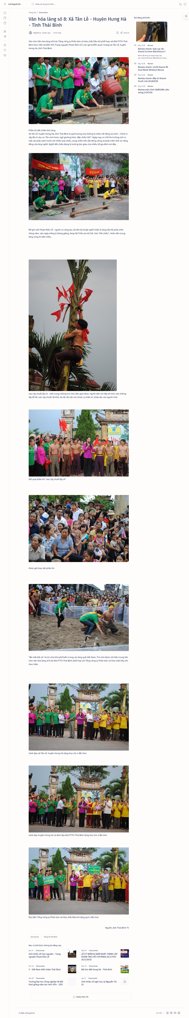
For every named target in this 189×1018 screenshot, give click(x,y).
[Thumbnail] (72, 953)
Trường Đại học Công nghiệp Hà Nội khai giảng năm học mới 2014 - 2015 (46, 983)
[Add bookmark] (117, 32)
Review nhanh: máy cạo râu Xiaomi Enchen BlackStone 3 (151, 50)
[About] (5, 31)
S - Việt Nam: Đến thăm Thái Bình (45, 969)
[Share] (124, 32)
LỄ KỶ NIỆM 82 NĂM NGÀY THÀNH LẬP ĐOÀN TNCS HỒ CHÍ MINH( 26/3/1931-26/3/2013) (99, 957)
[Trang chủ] (5, 12)
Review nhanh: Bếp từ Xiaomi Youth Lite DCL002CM (152, 79)
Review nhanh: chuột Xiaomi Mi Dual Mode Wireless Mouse (153, 68)
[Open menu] (5, 4)
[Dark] (180, 4)
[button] (167, 1013)
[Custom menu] (5, 45)
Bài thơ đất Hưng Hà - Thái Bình (96, 969)
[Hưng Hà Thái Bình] (50, 937)
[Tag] (40, 950)
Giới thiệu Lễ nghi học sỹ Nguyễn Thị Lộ (99, 983)
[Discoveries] (35, 937)
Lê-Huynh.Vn (14, 4)
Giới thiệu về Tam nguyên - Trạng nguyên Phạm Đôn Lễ (45, 955)
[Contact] (5, 36)
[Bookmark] (185, 4)
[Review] (150, 45)
